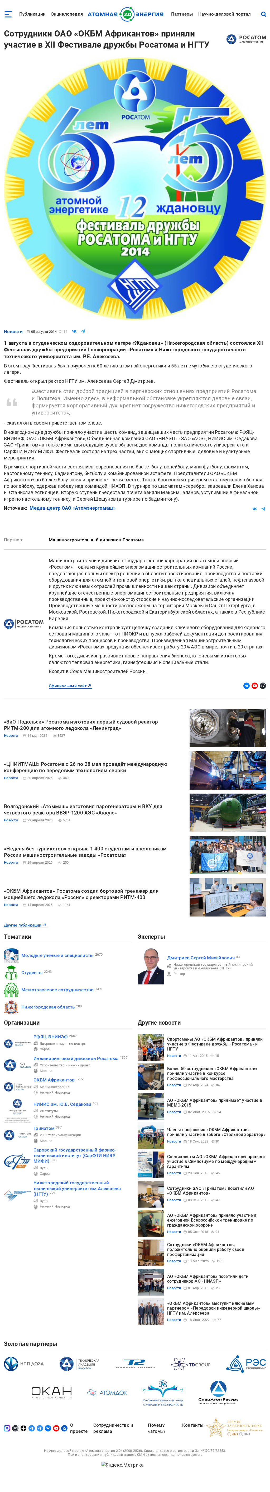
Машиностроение (55, 1087)
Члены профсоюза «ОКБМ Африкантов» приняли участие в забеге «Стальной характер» (216, 1132)
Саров (45, 1049)
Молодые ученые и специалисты (57, 955)
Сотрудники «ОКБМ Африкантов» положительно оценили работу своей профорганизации (205, 1249)
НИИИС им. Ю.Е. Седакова (62, 1104)
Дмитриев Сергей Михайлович (201, 957)
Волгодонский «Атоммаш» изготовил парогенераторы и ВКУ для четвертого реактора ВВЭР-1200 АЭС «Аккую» (83, 809)
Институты (49, 1111)
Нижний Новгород (55, 1092)
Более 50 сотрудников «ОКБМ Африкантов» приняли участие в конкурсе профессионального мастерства (212, 1073)
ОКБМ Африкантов (54, 1080)
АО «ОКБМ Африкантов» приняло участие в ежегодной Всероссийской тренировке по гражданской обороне (212, 1220)
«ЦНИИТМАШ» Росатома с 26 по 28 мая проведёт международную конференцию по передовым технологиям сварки (85, 767)
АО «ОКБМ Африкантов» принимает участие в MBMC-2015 (214, 1103)
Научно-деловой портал (224, 14)
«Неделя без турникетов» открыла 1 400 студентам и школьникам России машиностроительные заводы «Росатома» (85, 852)
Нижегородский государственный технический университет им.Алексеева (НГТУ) (213, 966)
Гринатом (44, 1128)
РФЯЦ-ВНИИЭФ (50, 1036)
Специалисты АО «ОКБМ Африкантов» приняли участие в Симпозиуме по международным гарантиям (216, 1161)
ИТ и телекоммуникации (60, 1135)
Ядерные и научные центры (63, 1044)
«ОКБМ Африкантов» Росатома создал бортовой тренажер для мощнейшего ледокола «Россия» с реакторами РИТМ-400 (81, 894)
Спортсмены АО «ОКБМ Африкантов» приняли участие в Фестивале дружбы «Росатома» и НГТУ (215, 1044)
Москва (46, 1071)
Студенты (32, 972)
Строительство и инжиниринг (65, 1065)
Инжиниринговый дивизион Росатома (76, 1058)
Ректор (179, 974)
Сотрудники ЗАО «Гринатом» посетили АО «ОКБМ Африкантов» (210, 1191)
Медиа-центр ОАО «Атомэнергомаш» (72, 508)
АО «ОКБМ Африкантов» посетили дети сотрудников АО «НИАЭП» (207, 1279)
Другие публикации (23, 925)
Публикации (32, 14)
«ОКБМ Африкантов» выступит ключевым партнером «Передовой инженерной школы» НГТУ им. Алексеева (213, 1308)
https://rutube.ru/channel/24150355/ (263, 686)
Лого (126, 14)
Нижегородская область (48, 1007)
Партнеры (182, 14)
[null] (74, 331)
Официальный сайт (67, 686)
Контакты (193, 1425)
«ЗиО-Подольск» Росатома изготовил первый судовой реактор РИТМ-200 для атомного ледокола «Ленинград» (81, 725)
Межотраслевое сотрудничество (57, 989)
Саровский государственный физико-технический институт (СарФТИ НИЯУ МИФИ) (75, 1155)
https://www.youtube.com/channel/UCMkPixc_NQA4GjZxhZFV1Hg (255, 686)
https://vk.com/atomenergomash (246, 686)
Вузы (44, 1168)
